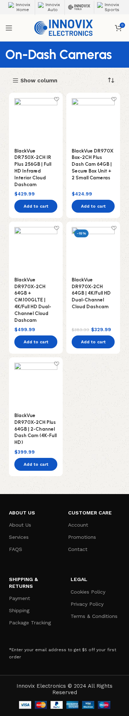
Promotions (82, 537)
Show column (38, 81)
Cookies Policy (88, 592)
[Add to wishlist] (56, 99)
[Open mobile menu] (9, 28)
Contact (77, 549)
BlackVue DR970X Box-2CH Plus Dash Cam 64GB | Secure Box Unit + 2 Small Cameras (93, 164)
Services (19, 537)
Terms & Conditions (94, 616)
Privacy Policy (87, 604)
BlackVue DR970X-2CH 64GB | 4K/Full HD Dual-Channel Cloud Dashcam (91, 293)
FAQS (15, 549)
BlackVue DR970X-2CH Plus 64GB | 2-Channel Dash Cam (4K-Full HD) (35, 428)
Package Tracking (30, 622)
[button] (35, 206)
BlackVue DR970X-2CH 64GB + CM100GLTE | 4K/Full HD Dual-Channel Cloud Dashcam (32, 300)
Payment (19, 598)
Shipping (19, 610)
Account (78, 525)
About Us (20, 525)
